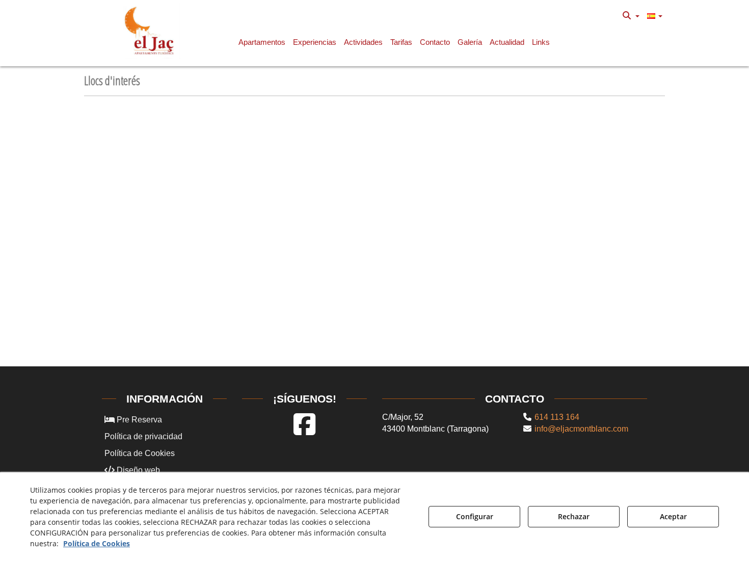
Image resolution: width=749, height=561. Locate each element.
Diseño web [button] (137, 470)
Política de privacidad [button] (143, 436)
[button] (151, 31)
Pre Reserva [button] (138, 419)
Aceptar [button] (673, 516)
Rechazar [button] (574, 516)
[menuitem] (631, 16)
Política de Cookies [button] (139, 453)
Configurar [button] (474, 516)
